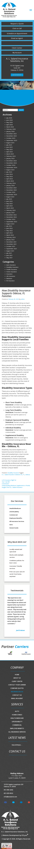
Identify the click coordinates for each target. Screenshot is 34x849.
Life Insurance (10, 276)
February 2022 (11, 237)
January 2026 (10, 131)
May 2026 (9, 122)
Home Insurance (11, 272)
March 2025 (10, 154)
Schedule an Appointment (17, 33)
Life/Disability (14, 512)
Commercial (13, 515)
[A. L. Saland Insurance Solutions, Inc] (10, 819)
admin (23, 299)
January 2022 (10, 239)
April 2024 (9, 179)
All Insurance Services (16, 521)
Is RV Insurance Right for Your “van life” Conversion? (9, 482)
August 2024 (10, 170)
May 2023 (9, 203)
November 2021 (11, 244)
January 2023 (10, 212)
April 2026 (9, 125)
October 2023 (10, 192)
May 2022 (9, 230)
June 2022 (9, 228)
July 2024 (9, 172)
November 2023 (11, 190)
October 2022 (10, 219)
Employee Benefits (15, 518)
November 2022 (11, 217)
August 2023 (10, 197)
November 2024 (11, 163)
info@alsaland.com (10, 797)
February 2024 (11, 183)
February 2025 (11, 156)
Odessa (27, 474)
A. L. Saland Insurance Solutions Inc (12, 474)
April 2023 (9, 206)
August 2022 (10, 224)
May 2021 (9, 258)
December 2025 (11, 134)
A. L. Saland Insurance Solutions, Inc (14, 832)
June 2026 (9, 120)
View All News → (17, 745)
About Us (17, 678)
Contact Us (17, 695)
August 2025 (10, 143)
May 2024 (9, 176)
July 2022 (9, 226)
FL (24, 474)
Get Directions (17, 75)
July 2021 (9, 253)
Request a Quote (17, 24)
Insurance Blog (17, 692)
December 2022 (11, 215)
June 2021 (9, 255)
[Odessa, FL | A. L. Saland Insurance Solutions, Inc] (9, 9)
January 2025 (10, 158)
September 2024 (11, 167)
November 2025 (11, 136)
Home (17, 675)
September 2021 (11, 248)
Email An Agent (17, 698)
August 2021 (10, 251)
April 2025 (9, 152)
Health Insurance (11, 269)
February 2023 (11, 210)
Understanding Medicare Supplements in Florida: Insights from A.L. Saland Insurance (16, 486)
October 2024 (10, 165)
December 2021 (11, 242)
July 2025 (9, 145)
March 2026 (10, 127)
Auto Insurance (11, 265)
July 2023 (9, 199)
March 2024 (10, 181)
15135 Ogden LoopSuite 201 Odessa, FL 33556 (13, 785)
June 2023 (9, 201)
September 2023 (11, 194)
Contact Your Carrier (17, 685)
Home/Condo (13, 528)
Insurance (9, 274)
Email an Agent (17, 38)
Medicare (9, 278)
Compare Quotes (17, 688)
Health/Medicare (15, 508)
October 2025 (10, 138)
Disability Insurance (13, 473)
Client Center (17, 48)
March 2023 (10, 208)
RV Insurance (10, 281)
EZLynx (24, 835)
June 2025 (9, 147)
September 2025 (11, 140)
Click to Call (17, 28)
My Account (17, 52)
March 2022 (10, 235)
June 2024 (9, 174)
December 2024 (11, 161)
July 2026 (9, 118)
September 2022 (11, 221)
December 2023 (11, 188)
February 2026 (11, 129)
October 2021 (10, 246)
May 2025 (9, 149)
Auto (11, 524)
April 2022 (9, 233)
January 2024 (10, 185)
